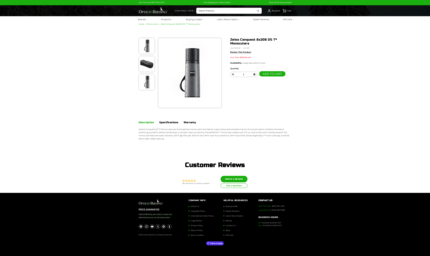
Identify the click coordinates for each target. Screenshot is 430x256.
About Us (195, 206)
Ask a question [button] (234, 186)
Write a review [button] (234, 179)
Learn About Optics (234, 216)
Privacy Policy (197, 226)
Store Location (197, 235)
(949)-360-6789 (278, 210)
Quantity (234, 68)
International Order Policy (202, 216)
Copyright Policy (198, 211)
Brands (229, 221)
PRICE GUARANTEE (149, 209)
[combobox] (229, 11)
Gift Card (229, 235)
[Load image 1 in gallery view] (147, 46)
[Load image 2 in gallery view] (147, 64)
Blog (228, 230)
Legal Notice (196, 221)
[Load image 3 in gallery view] (147, 82)
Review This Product (240, 52)
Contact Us (231, 226)
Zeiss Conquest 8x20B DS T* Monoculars (180, 24)
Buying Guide (232, 206)
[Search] (258, 11)
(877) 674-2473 (278, 206)
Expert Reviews (232, 211)
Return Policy (197, 230)
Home (141, 24)
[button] (287, 10)
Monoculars (152, 24)
